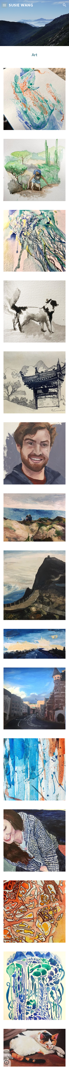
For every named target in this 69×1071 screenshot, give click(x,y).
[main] (34, 54)
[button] (4, 5)
